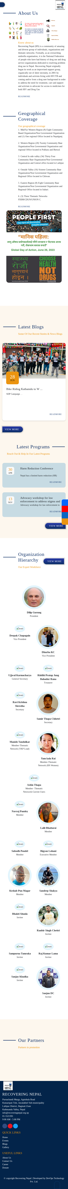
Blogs (4, 1144)
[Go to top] (57, 1185)
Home (5, 1137)
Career (5, 1164)
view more (12, 429)
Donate (5, 1168)
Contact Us (7, 1161)
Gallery (5, 1147)
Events (5, 1140)
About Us (6, 1158)
